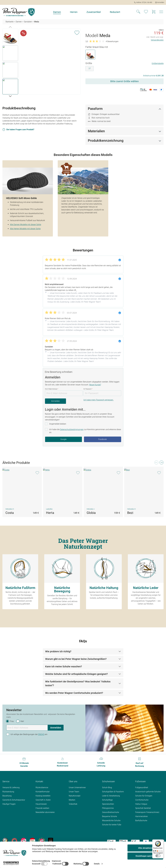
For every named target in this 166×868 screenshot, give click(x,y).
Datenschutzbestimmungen (72, 429)
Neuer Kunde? (95, 385)
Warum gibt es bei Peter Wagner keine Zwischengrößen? (76, 658)
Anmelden (55, 401)
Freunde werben (42, 808)
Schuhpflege (107, 800)
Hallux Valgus (141, 804)
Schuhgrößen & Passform (113, 791)
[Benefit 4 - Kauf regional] (32, 840)
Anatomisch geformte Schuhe (148, 791)
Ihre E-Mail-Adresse (51, 389)
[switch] (158, 855)
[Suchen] (138, 12)
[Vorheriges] (10, 27)
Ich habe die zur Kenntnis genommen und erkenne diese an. (85, 431)
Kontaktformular (43, 791)
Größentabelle (158, 63)
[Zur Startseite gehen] (18, 12)
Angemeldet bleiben (57, 424)
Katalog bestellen (43, 796)
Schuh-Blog (107, 787)
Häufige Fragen (9, 804)
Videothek (73, 804)
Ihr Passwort (87, 389)
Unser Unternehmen (77, 787)
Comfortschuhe (141, 800)
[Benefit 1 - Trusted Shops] (5, 840)
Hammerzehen (141, 816)
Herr (22, 721)
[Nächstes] (10, 96)
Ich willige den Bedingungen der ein (29, 734)
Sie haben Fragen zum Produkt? (20, 129)
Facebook (102, 439)
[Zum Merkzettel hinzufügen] (76, 32)
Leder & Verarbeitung (111, 796)
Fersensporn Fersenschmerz (147, 812)
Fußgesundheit (141, 787)
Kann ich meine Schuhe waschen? (63, 666)
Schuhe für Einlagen (143, 796)
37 (89, 68)
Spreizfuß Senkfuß (143, 808)
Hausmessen (41, 804)
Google (63, 439)
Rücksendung (8, 791)
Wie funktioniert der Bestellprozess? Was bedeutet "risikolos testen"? (77, 683)
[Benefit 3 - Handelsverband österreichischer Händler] (23, 840)
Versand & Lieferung (11, 787)
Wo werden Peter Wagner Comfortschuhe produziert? (74, 692)
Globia (91, 513)
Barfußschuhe (141, 820)
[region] (41, 62)
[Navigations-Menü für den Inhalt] (161, 12)
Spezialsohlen (108, 804)
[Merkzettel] (146, 12)
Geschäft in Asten (43, 800)
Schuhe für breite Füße (111, 824)
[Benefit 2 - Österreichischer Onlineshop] (14, 840)
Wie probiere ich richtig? (58, 651)
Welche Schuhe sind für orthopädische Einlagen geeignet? (76, 674)
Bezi (130, 513)
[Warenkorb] (153, 12)
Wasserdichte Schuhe (111, 820)
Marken (72, 800)
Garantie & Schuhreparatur (13, 800)
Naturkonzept (74, 796)
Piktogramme (108, 808)
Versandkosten (157, 40)
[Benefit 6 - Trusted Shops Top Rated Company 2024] (50, 840)
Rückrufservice (42, 787)
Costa (9, 513)
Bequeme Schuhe (109, 816)
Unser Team (74, 791)
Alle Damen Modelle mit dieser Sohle (25, 224)
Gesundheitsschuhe (110, 812)
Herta (50, 513)
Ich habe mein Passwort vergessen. (98, 400)
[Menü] (162, 840)
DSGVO (41, 734)
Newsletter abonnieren (45, 812)
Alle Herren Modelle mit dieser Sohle (25, 228)
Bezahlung (7, 796)
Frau (12, 721)
